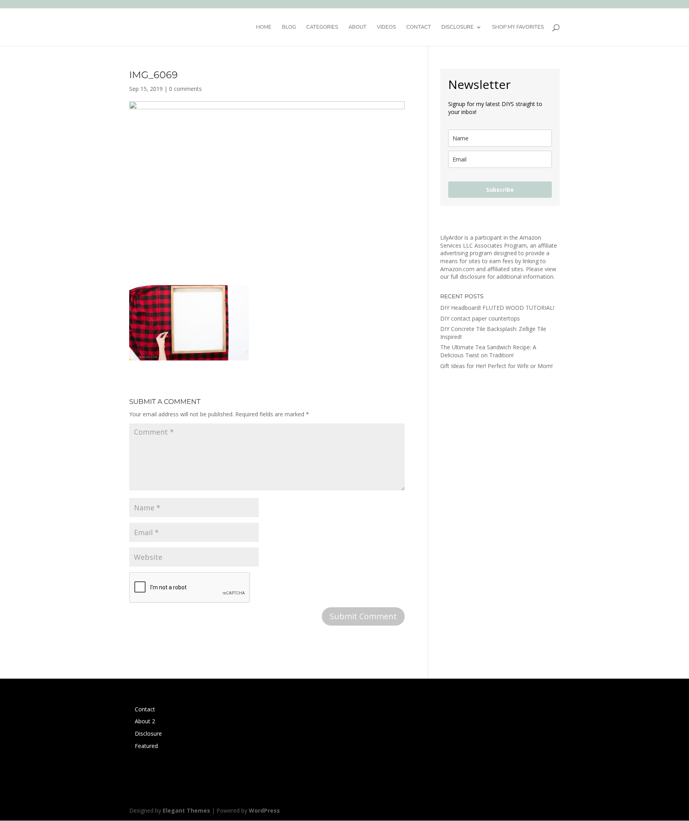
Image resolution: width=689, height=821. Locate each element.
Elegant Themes (186, 810)
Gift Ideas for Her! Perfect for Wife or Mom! (496, 366)
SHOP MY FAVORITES (518, 27)
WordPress (264, 810)
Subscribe (500, 189)
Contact (418, 27)
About (357, 27)
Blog (289, 27)
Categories (322, 27)
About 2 (145, 721)
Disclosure (457, 27)
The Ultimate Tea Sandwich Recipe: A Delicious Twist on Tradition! (488, 351)
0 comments (185, 89)
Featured (146, 746)
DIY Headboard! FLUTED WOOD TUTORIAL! (497, 307)
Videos (386, 27)
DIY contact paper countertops (480, 318)
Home (264, 27)
